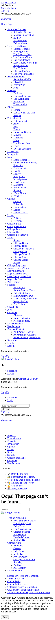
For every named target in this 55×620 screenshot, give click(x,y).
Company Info (14, 543)
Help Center (19, 551)
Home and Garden (22, 132)
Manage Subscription (23, 35)
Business (11, 90)
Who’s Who (19, 85)
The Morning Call (22, 523)
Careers (17, 548)
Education (18, 165)
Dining (10, 107)
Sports (10, 237)
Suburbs (11, 284)
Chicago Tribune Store (24, 559)
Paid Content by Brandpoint (26, 337)
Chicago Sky (19, 257)
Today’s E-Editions (16, 46)
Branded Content (15, 329)
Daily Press (18, 526)
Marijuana (18, 184)
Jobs (15, 87)
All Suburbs (19, 287)
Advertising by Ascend (24, 334)
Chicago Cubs (14, 232)
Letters (16, 209)
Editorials (18, 204)
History (17, 173)
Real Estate (18, 101)
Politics (10, 215)
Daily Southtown (21, 60)
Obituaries (12, 312)
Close (4, 617)
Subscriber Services (16, 29)
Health (16, 171)
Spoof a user (7, 382)
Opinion (11, 198)
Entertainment (14, 118)
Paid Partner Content (23, 332)
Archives (17, 565)
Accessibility (19, 567)
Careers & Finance (22, 96)
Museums (18, 137)
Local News (19, 182)
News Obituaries (21, 318)
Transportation (20, 104)
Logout (10, 345)
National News (20, 187)
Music (16, 140)
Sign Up (5, 356)
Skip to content (8, 2)
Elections (17, 221)
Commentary (19, 207)
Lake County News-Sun (25, 62)
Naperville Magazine (23, 73)
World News (19, 193)
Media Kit (18, 554)
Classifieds (12, 307)
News (10, 157)
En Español (12, 151)
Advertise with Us (16, 76)
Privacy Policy (20, 556)
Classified (18, 82)
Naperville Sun (20, 65)
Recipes (17, 115)
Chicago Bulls (14, 223)
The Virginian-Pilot (22, 529)
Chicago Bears (14, 229)
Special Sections (15, 323)
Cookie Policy (14, 581)
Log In (10, 343)
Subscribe (12, 340)
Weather (17, 196)
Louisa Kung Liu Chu (24, 112)
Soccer (16, 262)
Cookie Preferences (16, 584)
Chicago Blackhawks (17, 234)
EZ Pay (17, 37)
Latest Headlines (21, 160)
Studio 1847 (19, 540)
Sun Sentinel (19, 534)
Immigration (13, 154)
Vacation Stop (20, 40)
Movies (17, 135)
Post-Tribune (19, 68)
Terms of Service (15, 578)
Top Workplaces (21, 98)
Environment (19, 168)
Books (16, 129)
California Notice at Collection (22, 587)
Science (17, 190)
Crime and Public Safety (25, 162)
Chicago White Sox (16, 226)
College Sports (20, 259)
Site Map (17, 562)
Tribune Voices (20, 212)
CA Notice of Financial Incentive (23, 589)
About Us (18, 545)
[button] (27, 5)
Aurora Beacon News (24, 290)
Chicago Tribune (21, 48)
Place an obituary (21, 320)
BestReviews (13, 326)
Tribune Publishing (16, 518)
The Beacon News (22, 54)
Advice (16, 123)
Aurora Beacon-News (18, 268)
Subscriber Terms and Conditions (23, 576)
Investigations (20, 179)
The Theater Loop (22, 143)
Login (10, 400)
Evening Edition (21, 51)
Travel (16, 146)
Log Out (34, 378)
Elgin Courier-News (17, 273)
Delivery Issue (20, 43)
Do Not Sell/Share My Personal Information (28, 592)
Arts (15, 126)
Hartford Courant (21, 537)
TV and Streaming (22, 148)
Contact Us (23, 378)
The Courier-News (22, 57)
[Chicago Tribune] (10, 359)
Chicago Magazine (22, 71)
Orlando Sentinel (21, 531)
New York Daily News (24, 520)
